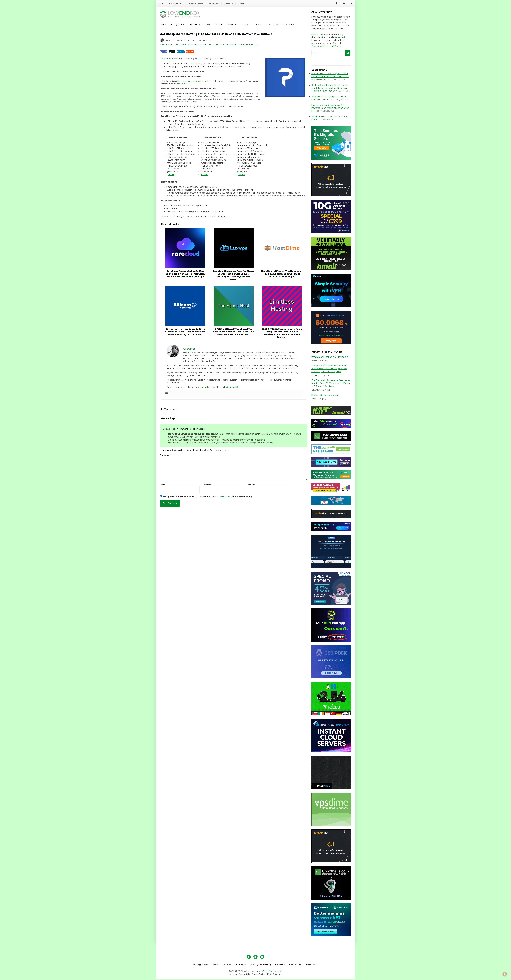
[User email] (166, 393)
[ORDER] (171, 174)
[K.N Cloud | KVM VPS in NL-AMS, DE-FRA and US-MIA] (331, 343)
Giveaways (246, 24)
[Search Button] (347, 53)
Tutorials (218, 24)
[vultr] (331, 158)
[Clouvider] (331, 232)
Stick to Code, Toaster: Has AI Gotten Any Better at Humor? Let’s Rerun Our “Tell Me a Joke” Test (329, 88)
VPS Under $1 (194, 24)
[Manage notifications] (505, 974)
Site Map (277, 974)
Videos (259, 24)
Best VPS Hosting (196, 4)
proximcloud (230, 44)
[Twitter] (352, 4)
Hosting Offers (177, 24)
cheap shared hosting (183, 44)
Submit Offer (214, 4)
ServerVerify (288, 24)
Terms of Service (193, 81)
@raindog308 (232, 387)
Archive (233, 974)
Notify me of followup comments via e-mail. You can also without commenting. (207, 496)
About (160, 4)
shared (240, 44)
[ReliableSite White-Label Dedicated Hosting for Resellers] (331, 195)
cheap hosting (166, 44)
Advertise (241, 4)
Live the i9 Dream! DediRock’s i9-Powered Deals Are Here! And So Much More (330, 108)
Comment (165, 455)
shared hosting (251, 44)
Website (252, 484)
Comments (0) (204, 40)
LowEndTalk (272, 24)
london (197, 44)
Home (163, 24)
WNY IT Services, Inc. (272, 971)
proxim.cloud (218, 44)
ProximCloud (167, 58)
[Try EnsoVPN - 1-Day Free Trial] (331, 306)
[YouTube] (344, 4)
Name (207, 484)
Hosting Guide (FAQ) (176, 4)
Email (163, 484)
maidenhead (206, 44)
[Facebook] (336, 4)
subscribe (225, 496)
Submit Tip (228, 4)
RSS (269, 974)
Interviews (232, 24)
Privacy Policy (258, 974)
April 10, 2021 (182, 83)
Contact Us (244, 974)
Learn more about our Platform (326, 46)
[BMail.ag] (331, 269)
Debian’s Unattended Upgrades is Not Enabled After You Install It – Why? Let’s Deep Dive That (330, 76)
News (207, 24)
